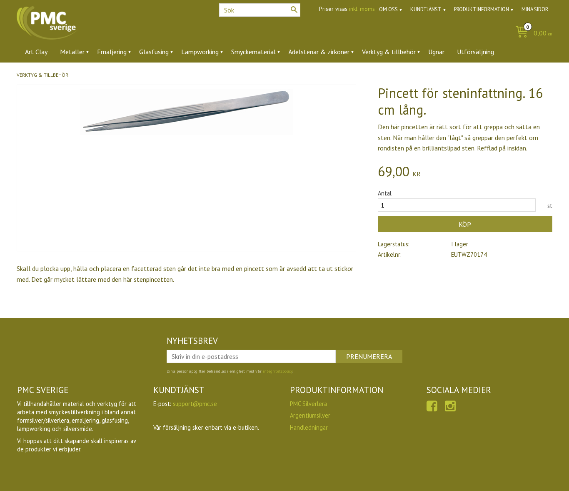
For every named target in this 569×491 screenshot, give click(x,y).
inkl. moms (362, 9)
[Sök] (294, 9)
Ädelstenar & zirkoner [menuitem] (318, 52)
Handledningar (309, 427)
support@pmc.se (195, 404)
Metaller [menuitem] (72, 52)
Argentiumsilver (310, 415)
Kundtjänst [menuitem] (426, 9)
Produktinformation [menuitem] (481, 9)
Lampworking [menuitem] (200, 52)
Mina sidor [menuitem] (535, 9)
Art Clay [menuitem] (36, 52)
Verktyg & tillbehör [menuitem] (389, 52)
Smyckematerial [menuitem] (253, 52)
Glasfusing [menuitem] (154, 52)
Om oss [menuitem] (388, 9)
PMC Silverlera (308, 404)
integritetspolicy (277, 371)
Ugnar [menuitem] (436, 52)
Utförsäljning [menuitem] (475, 52)
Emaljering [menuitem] (112, 52)
